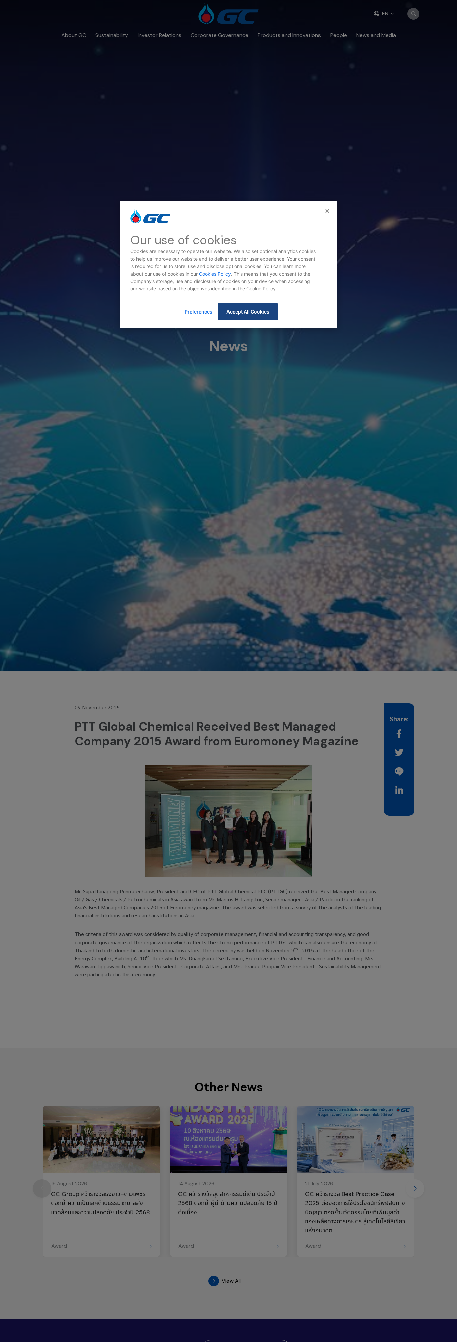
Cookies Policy (215, 274)
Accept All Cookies (247, 312)
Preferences (198, 312)
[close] (328, 211)
